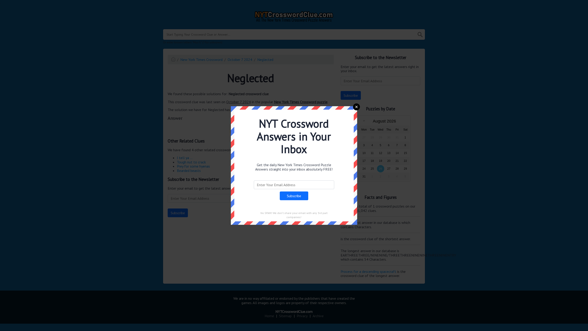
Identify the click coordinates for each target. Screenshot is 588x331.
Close (356, 106)
